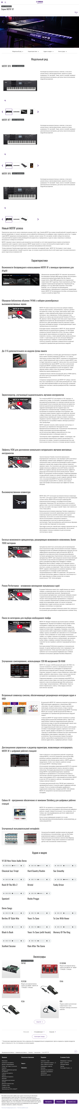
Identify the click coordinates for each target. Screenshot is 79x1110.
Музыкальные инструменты (8, 1052)
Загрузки (51, 1032)
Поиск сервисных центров (47, 1064)
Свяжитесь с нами (45, 1060)
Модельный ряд (16, 51)
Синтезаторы (37, 1052)
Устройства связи (6, 1087)
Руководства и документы (47, 1070)
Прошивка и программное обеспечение (47, 1072)
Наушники (4, 1078)
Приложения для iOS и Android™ (9, 1089)
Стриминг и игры (6, 1085)
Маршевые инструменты (7, 1076)
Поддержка (43, 1057)
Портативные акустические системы (8, 1081)
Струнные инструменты (7, 1073)
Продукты (30, 1052)
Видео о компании (64, 1062)
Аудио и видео (48, 51)
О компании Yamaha (65, 1057)
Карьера (62, 1066)
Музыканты (24, 1068)
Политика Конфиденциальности (9, 1107)
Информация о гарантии (46, 1066)
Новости (23, 1063)
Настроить (48, 1102)
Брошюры (43, 1068)
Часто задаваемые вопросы (47, 1062)
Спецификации (38, 1032)
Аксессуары (61, 51)
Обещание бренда (64, 1064)
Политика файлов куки (22, 1107)
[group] (8, 112)
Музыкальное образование (27, 1057)
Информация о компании (66, 1060)
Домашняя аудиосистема (8, 1083)
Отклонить (60, 1102)
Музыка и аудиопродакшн (8, 1064)
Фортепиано (4, 1060)
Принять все (72, 1102)
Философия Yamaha (65, 1068)
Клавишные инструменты (21, 1052)
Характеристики (32, 51)
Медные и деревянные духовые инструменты (9, 1070)
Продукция (4, 1057)
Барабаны (4, 1068)
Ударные (4, 1075)
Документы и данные (46, 1075)
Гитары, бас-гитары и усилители (9, 1066)
